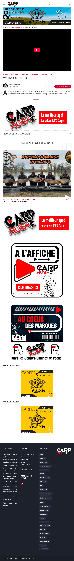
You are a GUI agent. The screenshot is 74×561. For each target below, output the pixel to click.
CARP (41, 454)
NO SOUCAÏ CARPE (44, 477)
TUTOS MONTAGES (46, 74)
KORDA (42, 474)
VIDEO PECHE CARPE (45, 466)
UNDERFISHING (44, 510)
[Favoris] (47, 86)
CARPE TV (42, 458)
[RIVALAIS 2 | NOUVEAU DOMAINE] (66, 197)
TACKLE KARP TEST (45, 506)
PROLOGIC (42, 537)
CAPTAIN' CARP (44, 470)
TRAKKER (42, 518)
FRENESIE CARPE (44, 533)
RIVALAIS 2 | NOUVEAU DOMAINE (15, 202)
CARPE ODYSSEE (44, 522)
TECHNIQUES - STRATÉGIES (30, 74)
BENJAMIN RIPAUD (45, 526)
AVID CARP (43, 481)
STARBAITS (43, 545)
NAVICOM (42, 529)
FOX (41, 485)
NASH (41, 503)
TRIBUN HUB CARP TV (45, 493)
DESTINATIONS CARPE (28, 200)
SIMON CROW (43, 514)
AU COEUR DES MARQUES (15, 27)
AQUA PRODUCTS (44, 541)
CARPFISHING (43, 462)
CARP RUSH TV (44, 549)
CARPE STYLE (43, 489)
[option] (37, 179)
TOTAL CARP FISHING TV (43, 498)
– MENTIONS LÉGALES (28, 465)
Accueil (4, 27)
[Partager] (51, 86)
